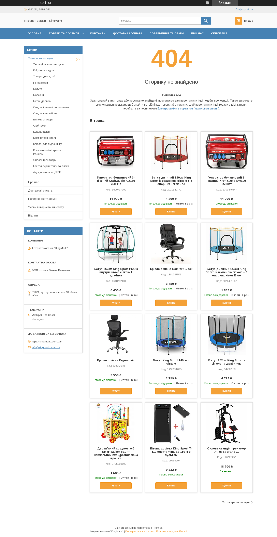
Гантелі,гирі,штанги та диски (51, 166)
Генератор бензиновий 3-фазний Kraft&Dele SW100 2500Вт (226, 181)
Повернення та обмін (166, 33)
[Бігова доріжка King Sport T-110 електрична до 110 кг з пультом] (171, 423)
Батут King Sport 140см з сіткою (171, 362)
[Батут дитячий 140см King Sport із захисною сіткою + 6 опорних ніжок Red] (171, 152)
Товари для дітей (44, 76)
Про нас (197, 33)
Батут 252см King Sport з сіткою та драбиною (226, 362)
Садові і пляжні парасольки (51, 107)
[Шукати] (206, 21)
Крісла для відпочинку (47, 143)
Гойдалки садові (44, 70)
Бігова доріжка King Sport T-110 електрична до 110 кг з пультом (171, 452)
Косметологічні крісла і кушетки (47, 152)
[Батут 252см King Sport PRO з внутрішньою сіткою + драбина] (116, 243)
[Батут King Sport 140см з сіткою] (171, 334)
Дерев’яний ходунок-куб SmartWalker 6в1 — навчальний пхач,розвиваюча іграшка (116, 453)
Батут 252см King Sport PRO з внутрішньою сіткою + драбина (116, 272)
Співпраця (219, 33)
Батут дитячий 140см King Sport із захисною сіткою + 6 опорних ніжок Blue (226, 272)
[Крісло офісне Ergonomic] (116, 334)
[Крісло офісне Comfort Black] (171, 243)
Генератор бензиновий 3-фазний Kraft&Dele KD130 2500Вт (116, 181)
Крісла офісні (41, 131)
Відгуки (33, 215)
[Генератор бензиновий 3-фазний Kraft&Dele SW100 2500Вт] (226, 152)
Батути (37, 88)
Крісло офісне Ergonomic (115, 360)
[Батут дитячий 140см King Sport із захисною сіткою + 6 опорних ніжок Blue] (226, 243)
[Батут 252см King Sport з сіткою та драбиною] (226, 334)
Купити (116, 211)
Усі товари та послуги (236, 502)
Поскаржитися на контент (139, 531)
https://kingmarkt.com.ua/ (47, 341)
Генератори (40, 82)
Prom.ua (157, 527)
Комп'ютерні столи (45, 137)
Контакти (97, 33)
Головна (34, 33)
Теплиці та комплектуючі (48, 64)
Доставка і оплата (127, 33)
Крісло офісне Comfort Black (171, 269)
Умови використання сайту (46, 207)
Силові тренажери (44, 159)
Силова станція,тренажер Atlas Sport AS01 (226, 450)
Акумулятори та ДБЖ (47, 172)
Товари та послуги (64, 33)
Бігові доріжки (42, 101)
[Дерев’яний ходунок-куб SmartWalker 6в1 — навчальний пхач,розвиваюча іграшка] (116, 423)
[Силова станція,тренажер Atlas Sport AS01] (226, 423)
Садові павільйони (45, 113)
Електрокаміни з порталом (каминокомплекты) (188, 108)
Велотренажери (43, 119)
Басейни (38, 94)
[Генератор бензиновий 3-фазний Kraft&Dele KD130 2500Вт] (116, 152)
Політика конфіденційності (171, 531)
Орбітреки (39, 125)
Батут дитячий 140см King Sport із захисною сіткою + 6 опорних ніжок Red (171, 181)
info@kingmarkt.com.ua (46, 347)
